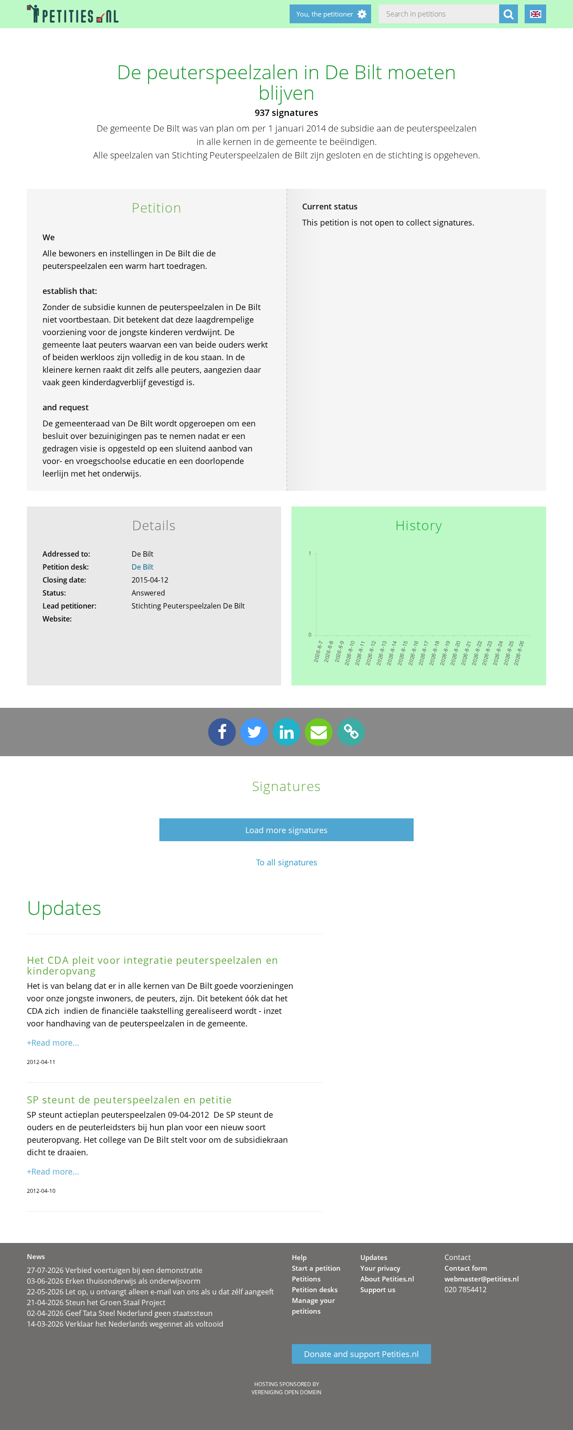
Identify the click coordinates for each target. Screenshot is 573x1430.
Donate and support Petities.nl (361, 1354)
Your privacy (380, 1268)
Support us (377, 1289)
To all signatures (286, 862)
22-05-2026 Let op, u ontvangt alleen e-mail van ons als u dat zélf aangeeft (150, 1292)
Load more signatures (286, 830)
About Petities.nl (387, 1278)
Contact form (466, 1268)
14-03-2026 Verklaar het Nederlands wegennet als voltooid (125, 1324)
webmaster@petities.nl (482, 1278)
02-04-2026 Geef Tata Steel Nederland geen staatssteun (120, 1313)
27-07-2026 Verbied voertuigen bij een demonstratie (114, 1270)
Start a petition (316, 1268)
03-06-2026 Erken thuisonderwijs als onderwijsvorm (114, 1281)
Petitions (306, 1278)
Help (299, 1257)
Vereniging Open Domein (286, 1392)
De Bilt (143, 567)
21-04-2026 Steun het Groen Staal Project (96, 1302)
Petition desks (315, 1289)
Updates (373, 1257)
